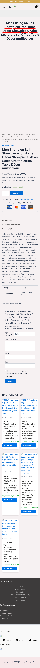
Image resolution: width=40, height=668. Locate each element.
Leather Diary (5, 619)
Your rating (8, 334)
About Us (20, 587)
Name (7, 353)
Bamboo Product (6, 613)
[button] (20, 13)
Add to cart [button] (8, 445)
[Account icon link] (10, 7)
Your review (11, 339)
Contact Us (20, 592)
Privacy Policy (20, 589)
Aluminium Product (7, 616)
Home (4, 134)
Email (7, 362)
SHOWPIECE (12, 134)
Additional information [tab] (11, 225)
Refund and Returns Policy (20, 595)
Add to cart (17, 193)
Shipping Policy (20, 597)
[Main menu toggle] (4, 7)
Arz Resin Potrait (24, 134)
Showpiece (4, 611)
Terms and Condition (20, 600)
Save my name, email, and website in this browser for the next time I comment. (19, 373)
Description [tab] (7, 220)
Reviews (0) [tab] (7, 229)
